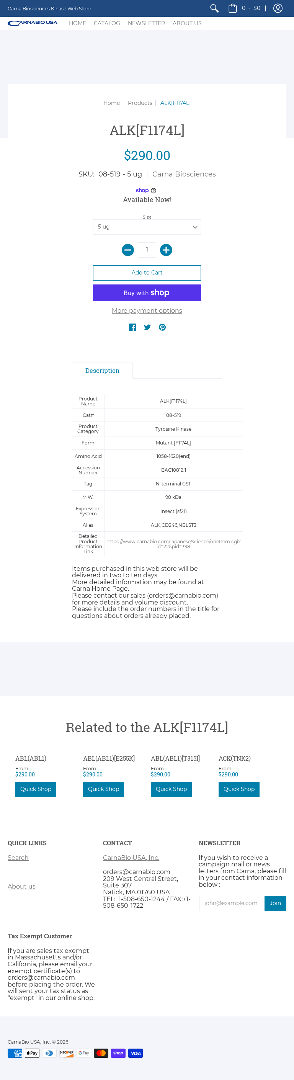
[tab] (102, 371)
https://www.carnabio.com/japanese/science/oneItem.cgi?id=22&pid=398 (173, 544)
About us (22, 886)
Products (140, 103)
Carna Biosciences (184, 174)
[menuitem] (214, 8)
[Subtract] (128, 250)
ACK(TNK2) (235, 758)
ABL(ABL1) (30, 758)
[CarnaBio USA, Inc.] (32, 23)
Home (111, 103)
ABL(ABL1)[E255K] (109, 758)
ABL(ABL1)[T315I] (175, 758)
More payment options (147, 310)
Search (18, 857)
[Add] (166, 250)
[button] (278, 8)
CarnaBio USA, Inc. (131, 857)
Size (147, 217)
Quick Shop (35, 789)
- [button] (251, 8)
